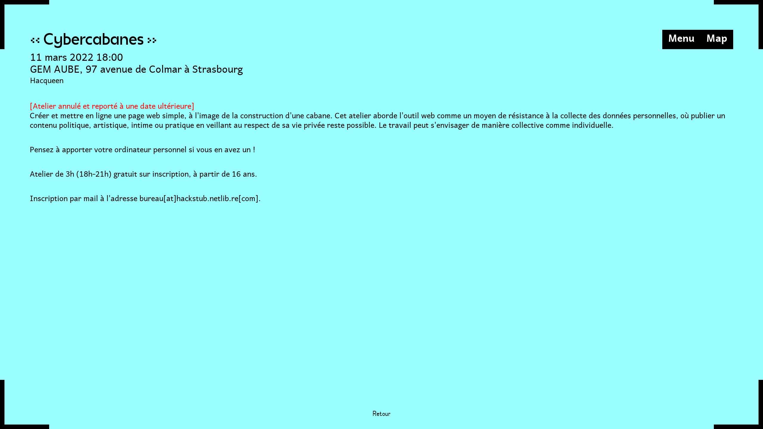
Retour (381, 414)
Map (716, 37)
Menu (681, 37)
